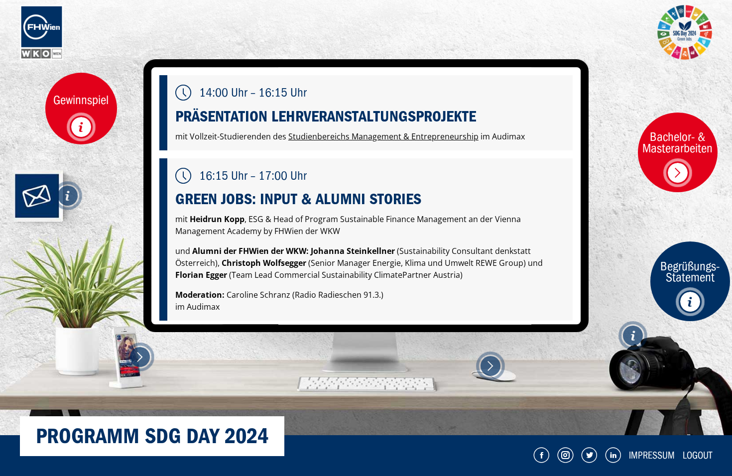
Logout (697, 455)
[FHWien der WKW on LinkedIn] (613, 455)
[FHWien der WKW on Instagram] (565, 455)
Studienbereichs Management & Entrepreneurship (383, 136)
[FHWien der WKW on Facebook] (541, 455)
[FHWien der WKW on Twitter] (589, 455)
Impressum (652, 455)
